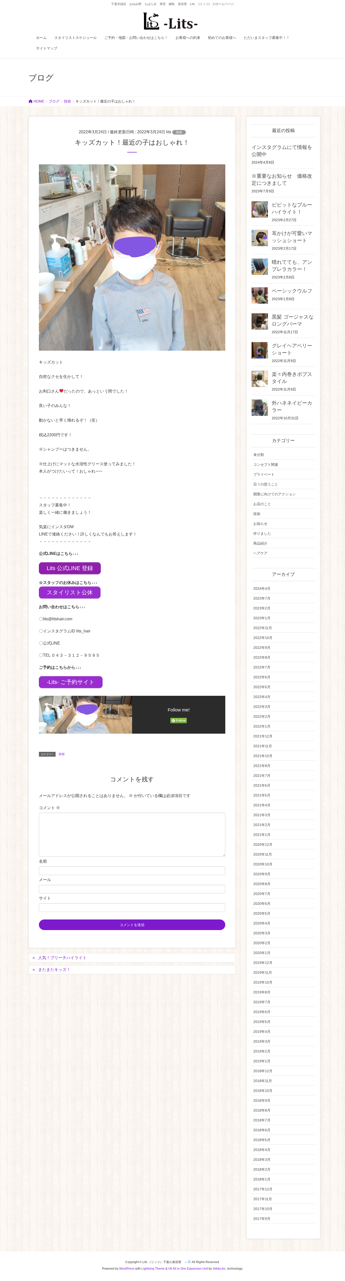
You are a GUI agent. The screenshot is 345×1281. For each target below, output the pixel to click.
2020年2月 (261, 943)
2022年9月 (261, 648)
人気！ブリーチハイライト (62, 958)
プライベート (264, 474)
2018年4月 (261, 1150)
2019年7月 (261, 1002)
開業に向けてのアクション (274, 494)
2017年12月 (263, 1189)
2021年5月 (261, 795)
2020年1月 (261, 953)
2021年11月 (262, 746)
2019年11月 (262, 972)
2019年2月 (261, 1051)
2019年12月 (263, 963)
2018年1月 (261, 1179)
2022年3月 (261, 707)
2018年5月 (261, 1140)
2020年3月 (261, 933)
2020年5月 (261, 913)
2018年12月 (263, 1071)
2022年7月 (261, 667)
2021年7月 (261, 776)
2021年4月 (261, 805)
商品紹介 (260, 543)
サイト (45, 898)
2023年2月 (261, 608)
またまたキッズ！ (54, 969)
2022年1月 (261, 726)
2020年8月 (261, 884)
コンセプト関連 (265, 465)
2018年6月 (261, 1130)
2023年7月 (261, 598)
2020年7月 (261, 894)
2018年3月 (261, 1160)
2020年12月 (263, 844)
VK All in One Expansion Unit (188, 1268)
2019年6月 (261, 1012)
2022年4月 (261, 697)
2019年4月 (261, 1032)
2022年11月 (262, 628)
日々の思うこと (265, 484)
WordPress (126, 1268)
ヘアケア (260, 553)
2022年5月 (261, 687)
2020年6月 (261, 904)
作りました (262, 533)
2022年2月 (261, 716)
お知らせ (260, 524)
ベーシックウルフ (292, 291)
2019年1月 (261, 1061)
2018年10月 (263, 1091)
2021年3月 (261, 815)
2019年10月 (263, 982)
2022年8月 (261, 657)
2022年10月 (263, 638)
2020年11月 (262, 854)
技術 (179, 132)
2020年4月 (261, 923)
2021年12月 (263, 736)
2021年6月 (261, 785)
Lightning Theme (153, 1268)
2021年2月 (261, 825)
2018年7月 (261, 1120)
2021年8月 (261, 766)
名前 (43, 861)
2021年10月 (263, 756)
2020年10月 (263, 864)
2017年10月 (263, 1209)
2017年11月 (262, 1199)
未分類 (258, 455)
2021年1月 (261, 835)
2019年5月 (261, 1022)
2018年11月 (262, 1081)
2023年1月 (261, 618)
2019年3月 (261, 1041)
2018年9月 (261, 1100)
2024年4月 (261, 588)
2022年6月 (261, 677)
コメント (49, 808)
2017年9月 (261, 1219)
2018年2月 (261, 1169)
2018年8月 (261, 1110)
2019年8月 (261, 992)
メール (45, 880)
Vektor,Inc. (220, 1268)
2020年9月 (261, 874)
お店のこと (262, 504)
